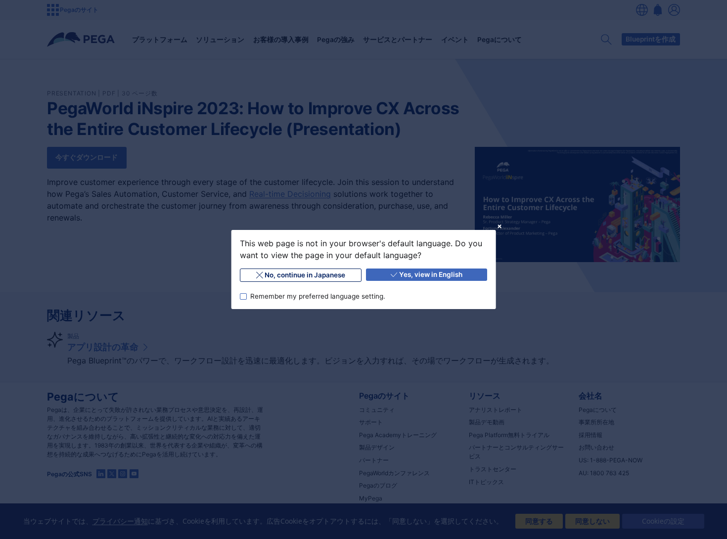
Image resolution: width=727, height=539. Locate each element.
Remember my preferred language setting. (317, 296)
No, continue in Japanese (305, 275)
